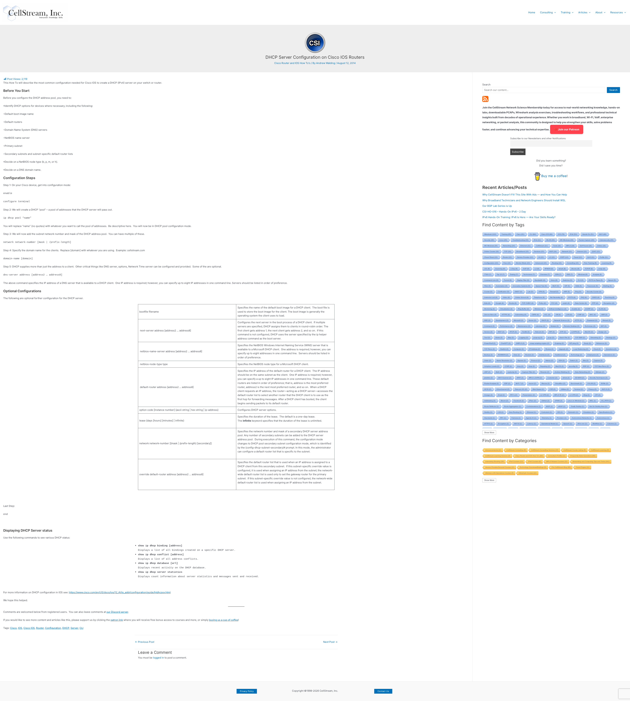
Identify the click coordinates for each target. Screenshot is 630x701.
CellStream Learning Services (497, 456)
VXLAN (591, 383)
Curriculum (546, 412)
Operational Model (549, 424)
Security (489, 240)
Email (501, 395)
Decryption (609, 303)
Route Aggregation (512, 406)
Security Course (594, 292)
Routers (529, 355)
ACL (547, 314)
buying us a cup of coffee (223, 619)
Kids (487, 303)
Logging (523, 337)
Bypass (522, 360)
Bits (585, 360)
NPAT (520, 378)
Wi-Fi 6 (605, 389)
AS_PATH (606, 401)
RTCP (513, 332)
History (549, 360)
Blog (586, 395)
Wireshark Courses (527, 473)
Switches (567, 280)
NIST (501, 332)
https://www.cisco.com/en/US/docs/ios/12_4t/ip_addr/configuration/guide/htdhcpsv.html (120, 592)
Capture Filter (528, 372)
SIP (567, 286)
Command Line (491, 280)
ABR (604, 314)
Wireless (539, 309)
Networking (509, 246)
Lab (530, 292)
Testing (514, 274)
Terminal (578, 389)
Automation (501, 286)
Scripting (559, 343)
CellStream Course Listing (575, 450)
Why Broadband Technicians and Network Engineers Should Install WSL (524, 200)
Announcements (493, 450)
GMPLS (520, 343)
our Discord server (117, 611)
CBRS (535, 314)
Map (511, 337)
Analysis (597, 274)
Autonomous (603, 418)
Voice (554, 280)
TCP (507, 251)
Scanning (500, 269)
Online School (521, 297)
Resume (544, 372)
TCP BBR (580, 337)
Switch (574, 360)
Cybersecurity (606, 240)
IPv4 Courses (516, 461)
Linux (503, 240)
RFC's (513, 395)
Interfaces (544, 355)
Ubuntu (575, 269)
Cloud (597, 349)
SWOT (518, 292)
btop (520, 366)
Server (74, 628)
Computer (519, 349)
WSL (593, 401)
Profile (604, 257)
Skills (578, 286)
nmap (601, 269)
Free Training (590, 263)
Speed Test (541, 286)
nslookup (540, 326)
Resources (616, 12)
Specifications (605, 412)
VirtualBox (560, 383)
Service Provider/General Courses (499, 467)
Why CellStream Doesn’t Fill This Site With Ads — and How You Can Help (524, 194)
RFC (503, 418)
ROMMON (503, 355)
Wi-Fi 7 (519, 383)
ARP (567, 292)
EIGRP (589, 309)
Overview (545, 274)
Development (502, 320)
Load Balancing (581, 349)
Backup (488, 355)
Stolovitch (573, 412)
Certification (503, 292)
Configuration (53, 628)
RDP (586, 366)
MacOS (589, 332)
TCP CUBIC (527, 303)
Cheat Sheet (490, 257)
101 (487, 269)
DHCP (65, 628)
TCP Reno (489, 349)
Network (567, 251)
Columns (611, 424)
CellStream (542, 246)
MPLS (570, 246)
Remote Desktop (571, 326)
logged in (158, 657)
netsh (566, 303)
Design (602, 332)
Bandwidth (540, 280)
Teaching (609, 297)
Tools (557, 246)
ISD (560, 412)
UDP (487, 372)
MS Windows (566, 240)
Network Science (561, 320)
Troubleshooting (520, 240)
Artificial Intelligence (557, 309)
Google (500, 303)
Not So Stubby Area (598, 406)
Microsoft (518, 320)
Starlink (504, 349)
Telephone (539, 297)
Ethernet (525, 246)
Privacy (592, 389)
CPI (597, 395)
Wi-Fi (602, 234)
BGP (552, 251)
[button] (554, 12)
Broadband (522, 251)
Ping (578, 292)
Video (506, 297)
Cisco (13, 628)
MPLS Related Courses (556, 461)
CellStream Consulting (516, 450)
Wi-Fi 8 (518, 424)
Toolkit (525, 332)
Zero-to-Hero (490, 314)
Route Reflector (491, 406)
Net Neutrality (556, 297)
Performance (506, 326)
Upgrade (563, 349)
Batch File (565, 337)
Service (488, 332)
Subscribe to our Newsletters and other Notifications (538, 138)
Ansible (576, 309)
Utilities (565, 389)
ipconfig (573, 366)
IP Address (534, 349)
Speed (612, 280)
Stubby (488, 412)
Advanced (540, 263)
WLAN (550, 240)
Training (565, 12)
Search (486, 84)
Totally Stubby (577, 406)
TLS (580, 280)
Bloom (504, 401)
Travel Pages (582, 467)
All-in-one (582, 424)
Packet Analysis (491, 383)
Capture (598, 360)
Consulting (546, 12)
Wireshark (490, 234)
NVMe (604, 383)
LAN (569, 314)
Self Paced (586, 246)
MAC (593, 314)
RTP (595, 303)
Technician (590, 326)
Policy (542, 303)
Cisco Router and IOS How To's (292, 63)
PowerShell (489, 343)
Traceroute (592, 286)
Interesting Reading (494, 461)
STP (563, 332)
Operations (609, 355)
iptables (488, 378)
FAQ (584, 297)
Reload (606, 320)
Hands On (588, 234)
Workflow (597, 424)
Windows (582, 274)
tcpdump (512, 372)
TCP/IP (589, 269)
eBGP (561, 406)
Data (517, 355)
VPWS (558, 401)
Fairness (516, 418)
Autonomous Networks (581, 418)
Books (512, 303)
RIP (552, 332)
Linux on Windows (576, 401)
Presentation (529, 395)
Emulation (589, 412)
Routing (556, 263)
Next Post (330, 642)
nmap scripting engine (539, 343)
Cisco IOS (29, 628)
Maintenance (524, 326)
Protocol (535, 360)
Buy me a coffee (554, 176)
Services (539, 251)
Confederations (533, 406)
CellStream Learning (600, 450)
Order (487, 360)
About (598, 12)
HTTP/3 (488, 424)
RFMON (549, 269)
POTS (571, 297)
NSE (487, 320)
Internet (582, 251)
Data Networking (582, 372)
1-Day (514, 269)
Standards (489, 418)
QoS (590, 257)
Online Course (491, 251)
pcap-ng (538, 337)
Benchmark (576, 383)
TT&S (487, 274)
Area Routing (515, 412)
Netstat (554, 326)
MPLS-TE (559, 395)
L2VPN (575, 332)
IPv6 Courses (534, 461)
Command (489, 326)
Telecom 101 (521, 389)
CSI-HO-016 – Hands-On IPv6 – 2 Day (504, 211)
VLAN (602, 309)
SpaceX (567, 424)
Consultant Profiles (556, 456)
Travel (578, 257)
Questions (611, 349)
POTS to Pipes (596, 280)
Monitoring (489, 309)
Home (531, 12)
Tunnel (508, 280)
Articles (582, 12)
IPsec (532, 401)
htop (532, 366)
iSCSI (487, 389)
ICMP (581, 314)
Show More (489, 432)
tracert (532, 383)
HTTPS (506, 314)
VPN (542, 292)
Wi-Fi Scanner (504, 378)
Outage (488, 395)
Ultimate (600, 372)
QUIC (596, 251)
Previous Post (144, 642)
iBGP (549, 406)
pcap (551, 337)
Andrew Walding (562, 372)
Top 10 (500, 274)
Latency (531, 424)
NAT (603, 326)
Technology (576, 355)
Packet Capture (586, 240)
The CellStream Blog (561, 467)
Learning (606, 263)
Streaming (595, 337)
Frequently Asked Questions (582, 456)
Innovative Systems (521, 286)
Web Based (538, 389)
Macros (545, 383)
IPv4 (537, 240)
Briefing (607, 286)
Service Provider (525, 257)
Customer (552, 378)
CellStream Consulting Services (544, 450)
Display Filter (523, 280)
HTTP (578, 320)
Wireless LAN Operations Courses (499, 473)
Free (507, 263)
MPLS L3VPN (535, 378)
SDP (507, 383)
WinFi (555, 286)
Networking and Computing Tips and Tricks (591, 461)
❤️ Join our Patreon (566, 129)
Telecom (539, 332)
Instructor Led (490, 297)
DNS (570, 274)
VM (558, 314)
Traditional (560, 355)
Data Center (581, 303)
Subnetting (520, 314)
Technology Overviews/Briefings (533, 467)
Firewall (554, 292)
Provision (561, 418)
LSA (500, 412)
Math (499, 372)
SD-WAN (579, 378)
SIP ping (573, 343)
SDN (558, 274)
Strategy (610, 337)
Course (488, 292)
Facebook (519, 401)
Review (549, 349)
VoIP (526, 269)
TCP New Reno (602, 366)
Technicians (529, 274)
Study (587, 343)
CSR (552, 389)
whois (566, 378)
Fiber (487, 286)
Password (592, 320)
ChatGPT (505, 343)
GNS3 (595, 297)
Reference (601, 343)
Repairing (545, 366)
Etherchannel (503, 389)
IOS (20, 628)
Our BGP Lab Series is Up (497, 205)
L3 (537, 269)
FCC (554, 303)
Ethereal (531, 412)
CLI (81, 628)
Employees (593, 355)
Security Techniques (598, 378)
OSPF (564, 257)
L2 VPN (544, 395)
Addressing (489, 401)
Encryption (503, 424)
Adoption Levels (491, 366)
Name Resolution (504, 360)
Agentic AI (531, 418)
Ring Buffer (523, 309)
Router (40, 628)
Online (601, 246)
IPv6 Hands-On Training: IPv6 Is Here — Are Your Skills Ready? (519, 217)
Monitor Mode (523, 263)
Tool (487, 337)
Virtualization (506, 309)
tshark (562, 269)
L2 (552, 257)
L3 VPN (574, 395)
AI (541, 257)
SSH (562, 360)
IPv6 (573, 234)
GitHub (545, 401)
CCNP (508, 366)
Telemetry (546, 418)
